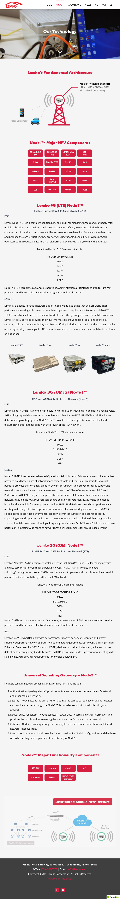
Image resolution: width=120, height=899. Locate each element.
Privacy (51, 878)
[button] (111, 4)
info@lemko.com (77, 869)
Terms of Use (65, 878)
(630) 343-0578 (49, 869)
